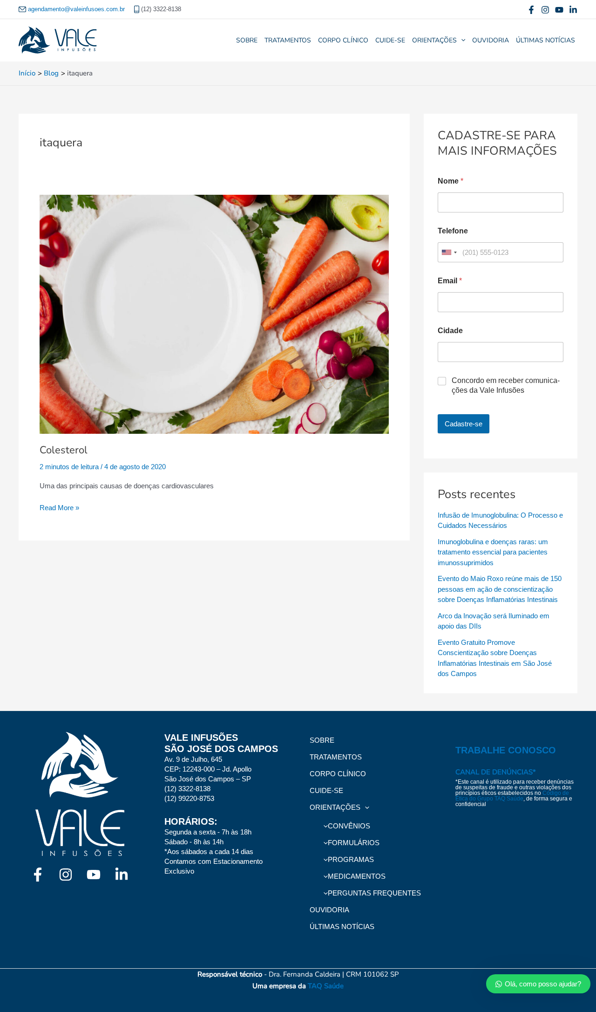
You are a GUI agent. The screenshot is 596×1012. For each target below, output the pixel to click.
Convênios (349, 826)
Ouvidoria (490, 40)
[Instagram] (545, 10)
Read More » (59, 507)
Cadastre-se (463, 424)
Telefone (453, 231)
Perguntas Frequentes (374, 893)
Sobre (246, 40)
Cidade (450, 331)
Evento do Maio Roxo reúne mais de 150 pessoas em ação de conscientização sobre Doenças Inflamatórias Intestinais (500, 588)
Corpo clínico (343, 40)
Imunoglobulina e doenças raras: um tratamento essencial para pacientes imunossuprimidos (493, 552)
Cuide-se (390, 40)
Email (450, 281)
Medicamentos (357, 876)
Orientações (434, 40)
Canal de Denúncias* (495, 772)
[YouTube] (559, 10)
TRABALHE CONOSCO (505, 750)
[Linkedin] (573, 10)
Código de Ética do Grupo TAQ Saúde (512, 796)
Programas (351, 859)
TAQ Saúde (326, 986)
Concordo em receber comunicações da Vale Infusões (506, 385)
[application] (461, 40)
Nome (450, 181)
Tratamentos (287, 40)
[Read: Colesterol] (214, 303)
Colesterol (64, 450)
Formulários (353, 843)
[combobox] (449, 252)
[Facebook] (531, 10)
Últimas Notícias (545, 40)
